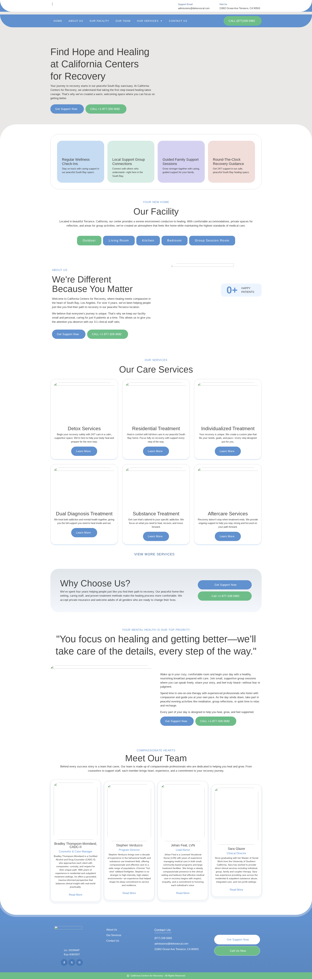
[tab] (89, 240)
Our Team (123, 21)
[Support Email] (174, 6)
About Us (76, 21)
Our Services (147, 21)
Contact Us (178, 21)
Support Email (185, 4)
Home (58, 21)
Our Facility (99, 21)
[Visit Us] (215, 6)
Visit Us (223, 4)
